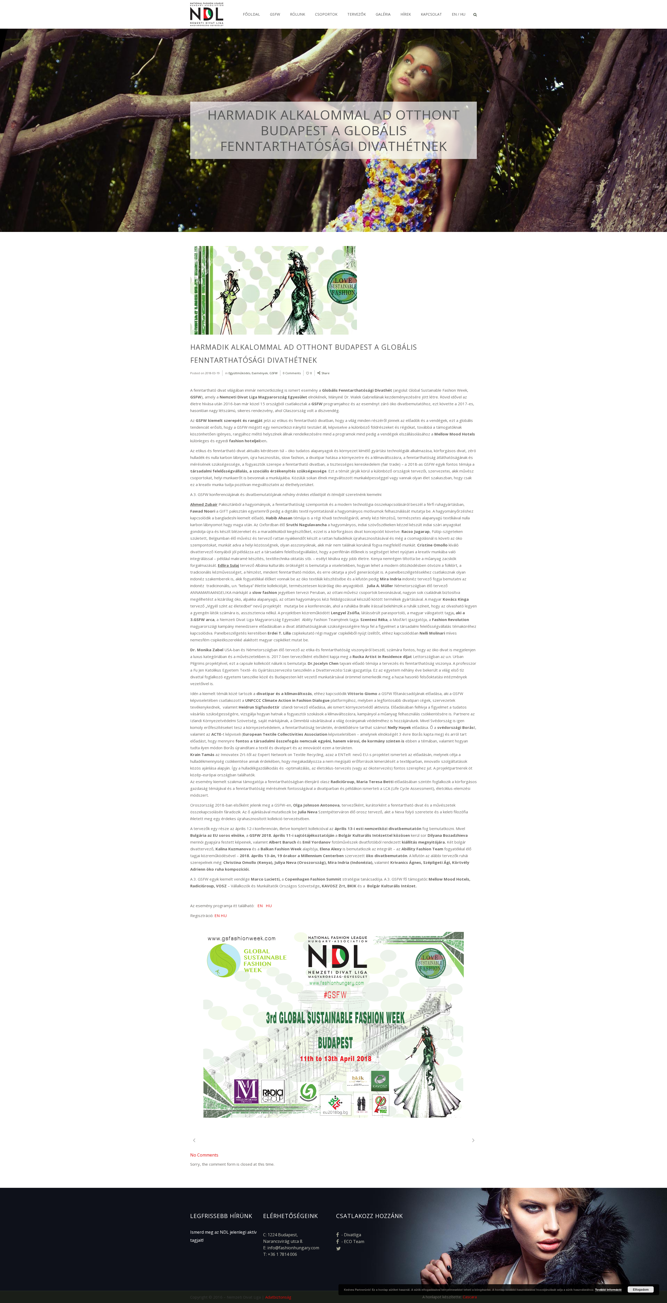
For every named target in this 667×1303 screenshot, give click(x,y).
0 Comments (292, 373)
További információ (608, 1290)
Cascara (470, 1296)
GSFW (273, 373)
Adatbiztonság (278, 1297)
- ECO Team (352, 1241)
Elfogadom (641, 1289)
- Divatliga (350, 1235)
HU (269, 905)
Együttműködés (239, 373)
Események (260, 373)
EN (260, 905)
